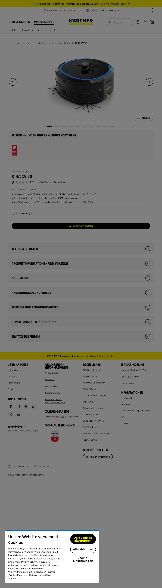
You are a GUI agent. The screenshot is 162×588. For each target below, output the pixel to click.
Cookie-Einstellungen (83, 559)
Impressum (15, 578)
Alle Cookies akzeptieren (83, 539)
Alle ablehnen (83, 549)
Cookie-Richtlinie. (18, 575)
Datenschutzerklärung (41, 575)
